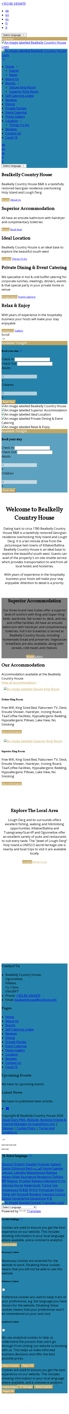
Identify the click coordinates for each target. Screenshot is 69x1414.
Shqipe (6, 1198)
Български (28, 1177)
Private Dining (10, 297)
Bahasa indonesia (44, 1181)
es (7, 19)
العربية (37, 1168)
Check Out (9, 363)
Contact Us (13, 133)
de (7, 11)
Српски (59, 1194)
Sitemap (7, 1128)
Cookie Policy (25, 1128)
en (7, 15)
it (6, 27)
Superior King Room (23, 91)
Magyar (12, 1181)
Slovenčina (37, 1198)
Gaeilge (57, 1168)
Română (35, 1194)
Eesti (29, 1168)
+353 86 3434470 (14, 4)
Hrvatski (25, 1181)
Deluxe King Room (22, 87)
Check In (8, 359)
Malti (16, 1177)
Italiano (55, 1164)
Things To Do (19, 125)
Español (31, 1164)
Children (8, 385)
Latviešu (20, 1173)
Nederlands (32, 1185)
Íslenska (7, 1185)
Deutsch (7, 1164)
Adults (6, 368)
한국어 (33, 1190)
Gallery (19, 330)
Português (46, 1190)
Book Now (16, 229)
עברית (61, 1181)
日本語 (23, 1190)
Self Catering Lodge (19, 96)
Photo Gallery (15, 117)
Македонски (36, 1173)
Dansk (6, 1168)
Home (10, 66)
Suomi (47, 1168)
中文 (49, 1198)
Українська (10, 1190)
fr (6, 23)
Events (14, 71)
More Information (12, 731)
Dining (10, 104)
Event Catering (16, 112)
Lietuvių (7, 1173)
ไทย (55, 1185)
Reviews (11, 100)
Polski (59, 1190)
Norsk (18, 1185)
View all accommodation (19, 683)
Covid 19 (11, 137)
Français (44, 1164)
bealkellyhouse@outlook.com (35, 1000)
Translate (34, 1211)
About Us (12, 79)
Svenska (48, 1194)
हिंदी (4, 1181)
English (19, 1164)
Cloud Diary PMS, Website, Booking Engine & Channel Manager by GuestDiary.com (34, 1122)
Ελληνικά (18, 1168)
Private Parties (15, 108)
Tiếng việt (9, 1194)
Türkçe (46, 1185)
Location (12, 121)
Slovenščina (20, 1198)
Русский (22, 1194)
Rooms (10, 83)
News (13, 75)
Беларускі (44, 1177)
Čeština (57, 1177)
